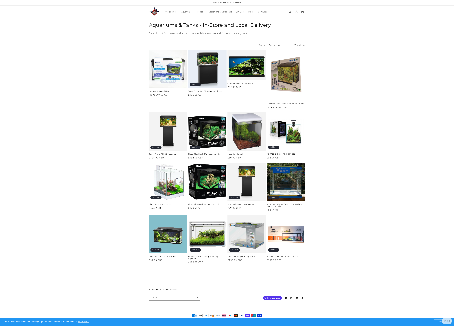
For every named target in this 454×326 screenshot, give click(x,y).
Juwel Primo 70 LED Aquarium (163, 154)
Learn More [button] (83, 322)
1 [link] (219, 276)
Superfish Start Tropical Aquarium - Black (285, 104)
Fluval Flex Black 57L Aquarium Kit (203, 204)
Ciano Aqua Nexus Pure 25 (160, 204)
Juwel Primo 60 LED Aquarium (241, 204)
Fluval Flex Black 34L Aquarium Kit (204, 154)
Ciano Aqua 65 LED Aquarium (240, 83)
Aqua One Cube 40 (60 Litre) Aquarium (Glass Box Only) (284, 205)
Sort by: (262, 45)
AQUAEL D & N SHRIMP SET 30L (281, 154)
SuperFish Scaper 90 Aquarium (241, 256)
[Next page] (234, 276)
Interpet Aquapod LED (159, 91)
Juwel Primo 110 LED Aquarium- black (205, 91)
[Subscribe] (197, 297)
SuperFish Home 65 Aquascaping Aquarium (203, 258)
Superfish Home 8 (235, 154)
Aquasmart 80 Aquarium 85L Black (282, 256)
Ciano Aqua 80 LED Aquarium (162, 256)
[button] (290, 12)
